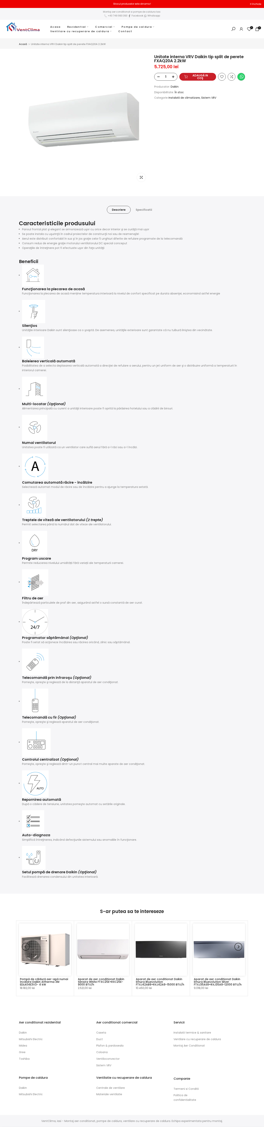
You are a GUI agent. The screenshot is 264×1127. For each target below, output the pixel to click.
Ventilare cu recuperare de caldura (79, 31)
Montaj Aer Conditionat (189, 1046)
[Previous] (26, 947)
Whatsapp (153, 15)
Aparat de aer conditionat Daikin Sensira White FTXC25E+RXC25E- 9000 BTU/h (101, 981)
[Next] (238, 947)
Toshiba (24, 1059)
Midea (23, 1046)
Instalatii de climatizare (184, 98)
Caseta (101, 1033)
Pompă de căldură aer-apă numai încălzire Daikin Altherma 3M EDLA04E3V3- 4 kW (44, 981)
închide (9, 4)
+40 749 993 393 (117, 15)
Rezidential (76, 27)
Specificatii (144, 209)
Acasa (55, 27)
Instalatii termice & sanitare (192, 1033)
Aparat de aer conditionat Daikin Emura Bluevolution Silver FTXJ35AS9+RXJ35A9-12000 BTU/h (218, 981)
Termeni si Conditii (186, 1089)
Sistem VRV (208, 98)
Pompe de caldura (137, 27)
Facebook (137, 15)
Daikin (175, 87)
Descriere (119, 209)
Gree (22, 1052)
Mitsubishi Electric (31, 1039)
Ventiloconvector (108, 1059)
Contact (125, 31)
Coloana (102, 1052)
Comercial (103, 27)
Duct (99, 1039)
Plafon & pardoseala (109, 1046)
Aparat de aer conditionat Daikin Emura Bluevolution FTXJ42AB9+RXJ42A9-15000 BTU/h (160, 981)
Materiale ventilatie (109, 1094)
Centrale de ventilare (110, 1088)
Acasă (23, 44)
